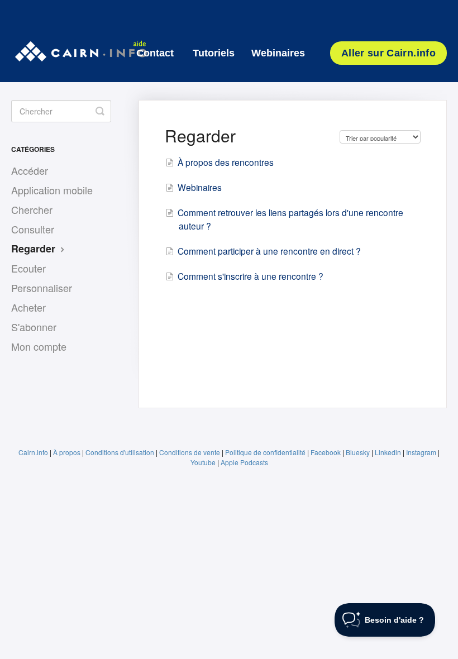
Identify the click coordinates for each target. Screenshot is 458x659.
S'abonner (33, 326)
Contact (155, 53)
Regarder (34, 248)
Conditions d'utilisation (119, 452)
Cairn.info (33, 452)
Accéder (29, 170)
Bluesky (358, 452)
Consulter (32, 229)
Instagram (421, 452)
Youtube (203, 462)
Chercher (32, 209)
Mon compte (38, 346)
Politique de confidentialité (265, 452)
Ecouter (28, 268)
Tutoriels (214, 53)
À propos (66, 452)
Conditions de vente (189, 452)
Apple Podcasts (244, 462)
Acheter (28, 307)
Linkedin (388, 452)
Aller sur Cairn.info (388, 53)
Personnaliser (41, 287)
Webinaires (278, 53)
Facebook (326, 452)
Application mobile (52, 190)
